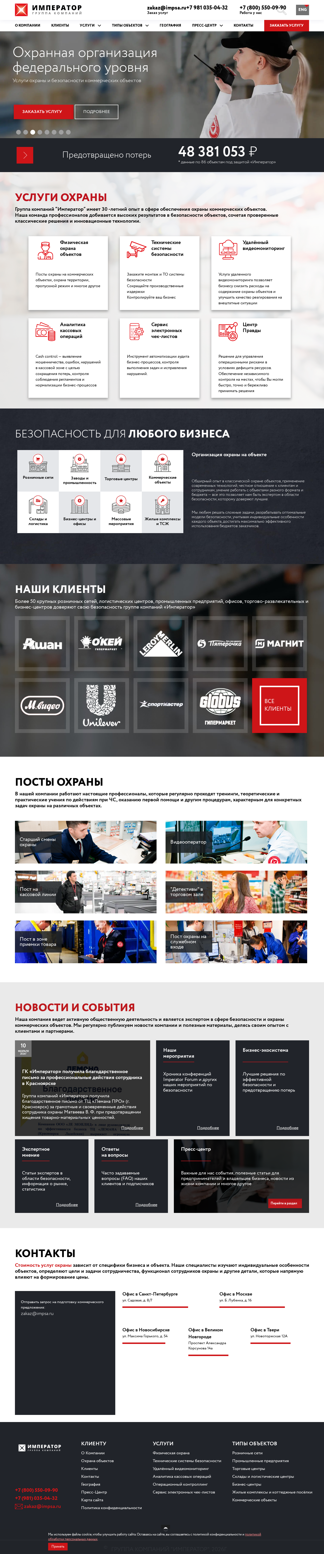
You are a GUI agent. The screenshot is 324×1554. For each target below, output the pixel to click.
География (90, 1484)
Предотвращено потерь (106, 155)
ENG (302, 10)
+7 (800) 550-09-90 (263, 10)
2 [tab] (25, 132)
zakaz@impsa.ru (42, 1506)
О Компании (93, 1453)
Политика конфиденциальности (111, 1508)
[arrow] (25, 155)
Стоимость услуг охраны (43, 1265)
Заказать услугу (287, 25)
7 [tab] (61, 132)
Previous (14, 91)
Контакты (90, 1477)
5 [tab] (47, 132)
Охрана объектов (97, 1461)
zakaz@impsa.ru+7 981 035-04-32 (187, 10)
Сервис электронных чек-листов (184, 1492)
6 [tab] (54, 132)
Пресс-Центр (94, 1492)
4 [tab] (39, 132)
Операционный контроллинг (180, 1484)
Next (312, 91)
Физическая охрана (171, 1453)
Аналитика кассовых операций (182, 1477)
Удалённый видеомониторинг (181, 1469)
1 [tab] (18, 132)
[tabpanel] (162, 90)
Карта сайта (92, 1500)
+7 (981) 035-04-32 (36, 1498)
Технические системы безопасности (187, 1461)
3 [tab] (32, 132)
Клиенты (89, 1469)
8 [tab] (68, 132)
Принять (57, 1546)
